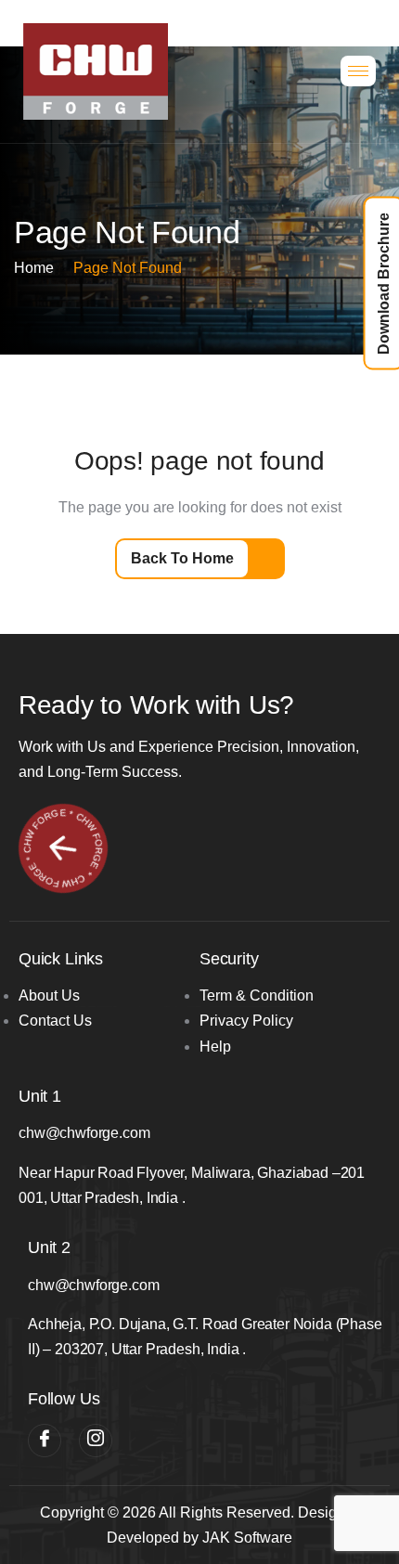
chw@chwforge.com (84, 1133)
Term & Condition (257, 995)
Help (215, 1046)
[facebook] (44, 1440)
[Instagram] (95, 1440)
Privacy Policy (246, 1020)
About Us (49, 995)
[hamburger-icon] (358, 71)
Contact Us (55, 1020)
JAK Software (247, 1537)
